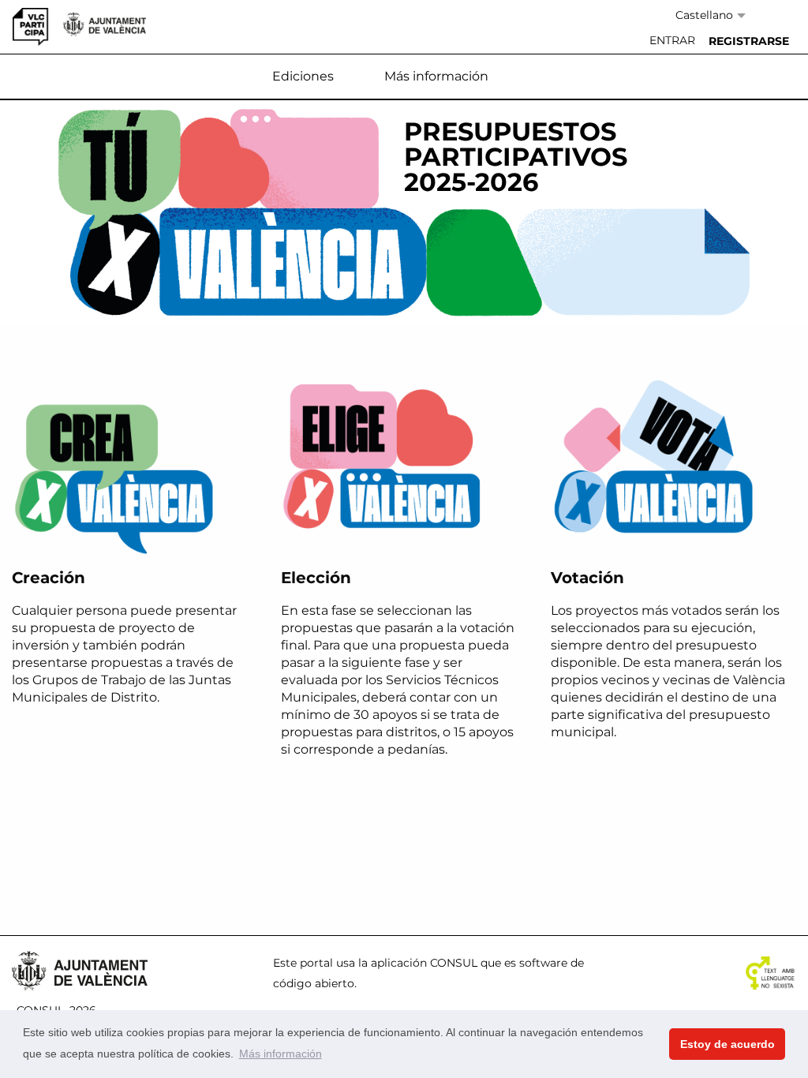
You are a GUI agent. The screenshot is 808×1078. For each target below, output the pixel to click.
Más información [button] (280, 1053)
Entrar (672, 40)
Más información (436, 76)
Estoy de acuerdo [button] (727, 1044)
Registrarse (749, 41)
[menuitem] (672, 41)
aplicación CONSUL (424, 963)
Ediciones (303, 76)
